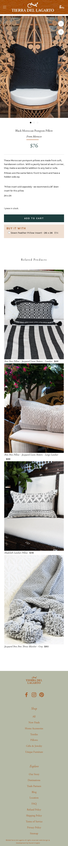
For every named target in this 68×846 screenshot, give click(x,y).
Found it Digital (34, 843)
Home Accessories (34, 728)
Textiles (34, 734)
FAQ (34, 803)
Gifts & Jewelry (34, 746)
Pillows (34, 740)
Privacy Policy (34, 827)
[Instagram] (34, 694)
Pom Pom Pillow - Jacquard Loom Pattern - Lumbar (28, 361)
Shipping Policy (34, 815)
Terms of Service (34, 821)
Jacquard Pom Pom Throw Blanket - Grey (23, 646)
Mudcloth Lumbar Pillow (16, 552)
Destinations (34, 780)
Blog (34, 792)
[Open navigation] (4, 7)
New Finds (34, 722)
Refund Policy (34, 809)
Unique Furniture (34, 752)
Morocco (37, 136)
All (34, 716)
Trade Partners (34, 786)
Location (34, 798)
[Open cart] (62, 7)
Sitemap (34, 833)
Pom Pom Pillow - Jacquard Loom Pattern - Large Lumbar (31, 454)
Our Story (34, 774)
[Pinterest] (41, 694)
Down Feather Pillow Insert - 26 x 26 (32, 232)
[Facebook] (26, 694)
